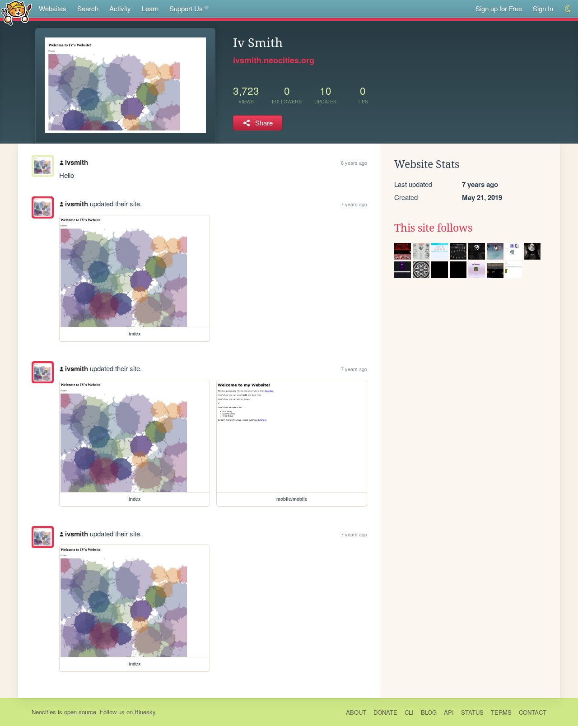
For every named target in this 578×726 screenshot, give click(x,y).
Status (472, 712)
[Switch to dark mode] (568, 9)
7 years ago (354, 204)
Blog (429, 712)
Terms (501, 712)
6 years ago (354, 162)
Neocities (44, 711)
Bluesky (145, 711)
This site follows (433, 228)
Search (87, 8)
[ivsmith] (42, 207)
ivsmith (76, 162)
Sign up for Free (498, 8)
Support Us (186, 8)
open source (80, 711)
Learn (150, 8)
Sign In (543, 8)
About (356, 712)
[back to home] (16, 12)
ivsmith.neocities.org (273, 60)
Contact (532, 712)
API (449, 712)
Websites (52, 8)
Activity (120, 8)
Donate (385, 712)
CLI (409, 712)
